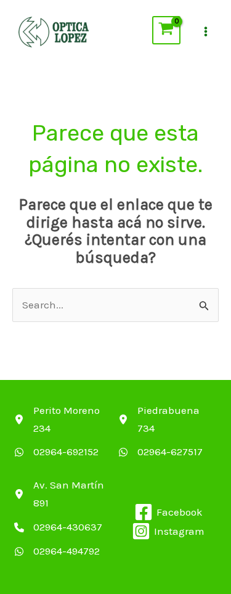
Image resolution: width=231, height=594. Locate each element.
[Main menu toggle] (206, 32)
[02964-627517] (160, 452)
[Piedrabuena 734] (168, 419)
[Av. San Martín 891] (64, 494)
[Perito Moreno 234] (64, 419)
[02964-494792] (57, 551)
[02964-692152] (56, 452)
